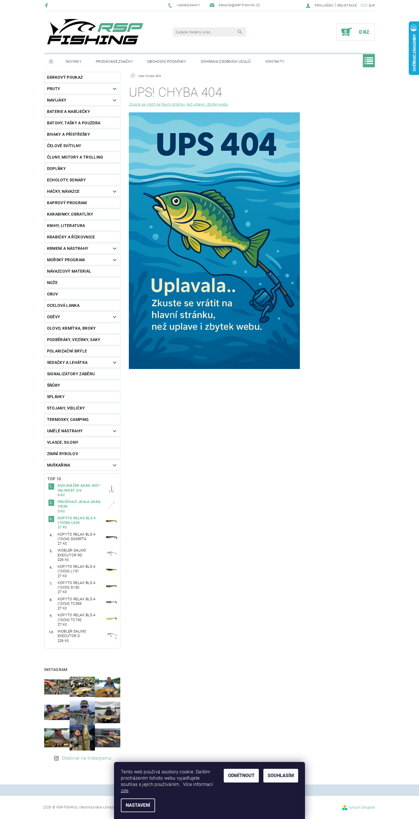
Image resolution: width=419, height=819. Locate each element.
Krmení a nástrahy (67, 248)
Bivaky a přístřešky (68, 134)
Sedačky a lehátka (67, 362)
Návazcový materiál (69, 271)
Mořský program (66, 260)
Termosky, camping (68, 419)
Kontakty (275, 61)
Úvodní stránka (51, 61)
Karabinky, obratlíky (70, 214)
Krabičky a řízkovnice (71, 237)
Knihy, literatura (66, 225)
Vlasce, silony (62, 442)
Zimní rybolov (62, 453)
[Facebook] (47, 5)
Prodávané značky (114, 61)
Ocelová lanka (63, 305)
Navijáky (57, 100)
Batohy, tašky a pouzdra (73, 123)
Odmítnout (241, 775)
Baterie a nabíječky (68, 111)
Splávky (56, 396)
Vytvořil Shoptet (361, 807)
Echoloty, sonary (66, 180)
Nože (52, 282)
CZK (364, 5)
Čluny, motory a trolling (75, 157)
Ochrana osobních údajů (226, 61)
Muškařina (58, 465)
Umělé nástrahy (65, 431)
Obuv (52, 294)
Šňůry (53, 385)
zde (124, 790)
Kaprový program (67, 202)
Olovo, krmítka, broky (71, 328)
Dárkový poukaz (65, 77)
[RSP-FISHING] (99, 35)
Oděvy (53, 317)
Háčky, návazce (63, 191)
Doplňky (56, 168)
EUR (372, 5)
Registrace (347, 5)
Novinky (74, 61)
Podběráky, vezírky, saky (74, 339)
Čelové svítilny (64, 145)
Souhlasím (281, 775)
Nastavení (138, 805)
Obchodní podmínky (166, 61)
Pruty (53, 88)
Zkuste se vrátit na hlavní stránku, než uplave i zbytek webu (178, 104)
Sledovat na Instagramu (86, 758)
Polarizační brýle (67, 351)
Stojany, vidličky (66, 408)
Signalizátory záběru (71, 374)
